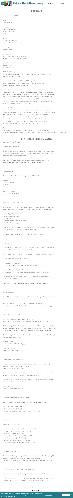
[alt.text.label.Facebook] (55, 3)
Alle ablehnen (57, 495)
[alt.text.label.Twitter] (53, 3)
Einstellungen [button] (48, 495)
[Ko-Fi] (51, 3)
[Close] (71, 495)
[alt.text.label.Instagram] (48, 3)
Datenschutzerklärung (13, 496)
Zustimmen (65, 495)
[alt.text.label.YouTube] (46, 3)
